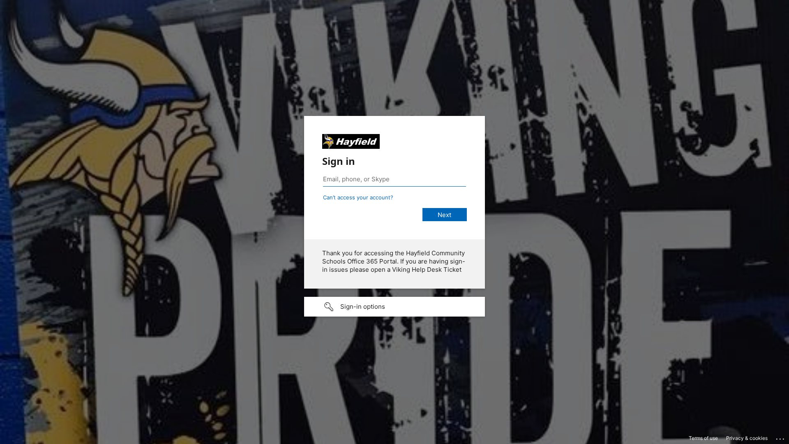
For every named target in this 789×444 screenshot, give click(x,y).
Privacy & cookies (747, 438)
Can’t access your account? (358, 197)
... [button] (781, 437)
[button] (394, 307)
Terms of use (703, 438)
